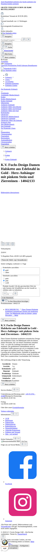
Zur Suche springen (26, 2)
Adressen (24, 65)
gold (6, 270)
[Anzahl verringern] (5, 293)
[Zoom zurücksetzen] (8, 244)
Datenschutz (9, 422)
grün (7, 278)
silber (7, 272)
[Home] (22, 74)
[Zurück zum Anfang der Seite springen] (3, 537)
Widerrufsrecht (10, 424)
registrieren (8, 63)
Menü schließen (9, 57)
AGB (7, 418)
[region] (20, 221)
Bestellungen (32, 65)
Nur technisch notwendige (10, 546)
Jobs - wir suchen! (11, 434)
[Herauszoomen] (3, 244)
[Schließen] (2, 241)
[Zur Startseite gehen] (8, 33)
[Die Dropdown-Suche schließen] (28, 39)
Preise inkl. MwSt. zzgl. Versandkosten (14, 260)
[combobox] (11, 40)
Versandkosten (6, 526)
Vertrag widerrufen (7, 411)
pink (6, 281)
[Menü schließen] (2, 91)
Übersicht (4, 65)
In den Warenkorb (7, 298)
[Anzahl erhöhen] (15, 293)
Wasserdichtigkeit (11, 428)
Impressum (9, 420)
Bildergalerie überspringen (10, 192)
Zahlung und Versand (12, 432)
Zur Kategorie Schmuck (9, 89)
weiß (7, 283)
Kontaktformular (18, 407)
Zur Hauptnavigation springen (18, 3)
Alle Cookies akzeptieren (9, 548)
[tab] (21, 312)
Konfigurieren (24, 546)
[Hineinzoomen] (12, 244)
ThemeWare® (22, 534)
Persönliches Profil (14, 65)
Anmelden (4, 61)
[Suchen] (24, 39)
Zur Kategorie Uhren (8, 128)
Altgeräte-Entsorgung (12, 430)
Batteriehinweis (10, 426)
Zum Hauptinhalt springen (10, 2)
